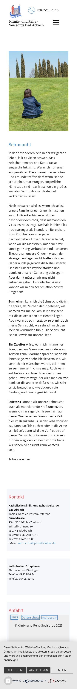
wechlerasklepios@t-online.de (37, 543)
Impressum (49, 618)
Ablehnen (14, 670)
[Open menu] (55, 22)
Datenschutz (30, 617)
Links (14, 617)
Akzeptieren (38, 670)
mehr (62, 670)
